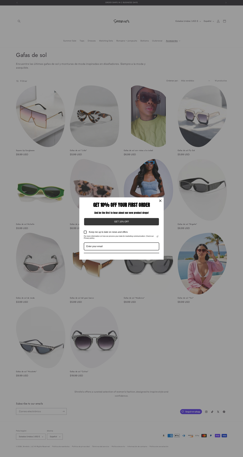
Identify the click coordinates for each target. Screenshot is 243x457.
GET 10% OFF (121, 221)
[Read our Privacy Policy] (157, 236)
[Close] (160, 200)
